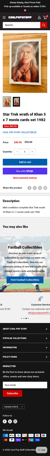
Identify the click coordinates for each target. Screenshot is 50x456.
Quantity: (7, 151)
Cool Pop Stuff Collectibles (20, 132)
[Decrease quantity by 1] (17, 152)
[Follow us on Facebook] (5, 421)
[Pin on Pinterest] (35, 188)
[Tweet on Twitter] (40, 188)
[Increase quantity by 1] (32, 152)
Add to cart (25, 162)
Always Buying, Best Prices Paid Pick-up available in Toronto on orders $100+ (25, 6)
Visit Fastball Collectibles (25, 279)
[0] (45, 17)
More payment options (25, 177)
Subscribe (12, 393)
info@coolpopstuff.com (25, 313)
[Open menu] (4, 17)
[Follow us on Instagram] (15, 421)
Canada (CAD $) (11, 407)
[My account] (39, 17)
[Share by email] (45, 188)
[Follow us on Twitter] (10, 421)
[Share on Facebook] (29, 188)
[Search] (43, 25)
